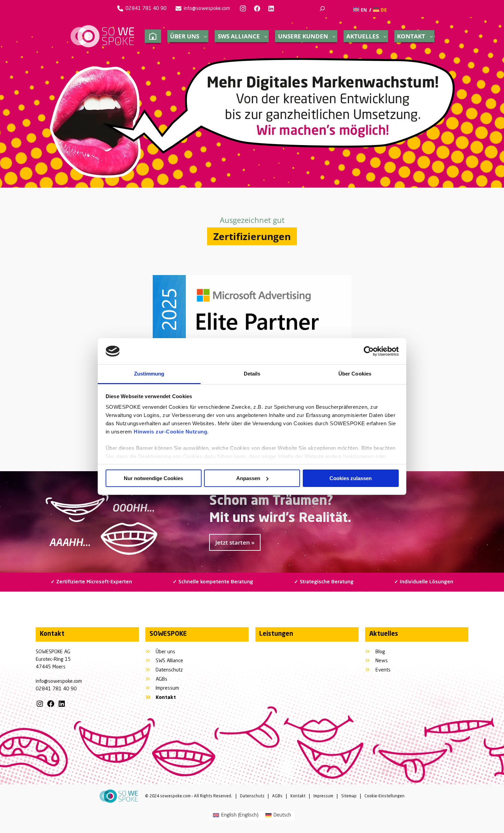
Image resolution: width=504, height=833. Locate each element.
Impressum (323, 796)
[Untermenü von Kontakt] (431, 36)
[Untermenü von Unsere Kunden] (334, 36)
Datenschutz (252, 796)
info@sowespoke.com (207, 8)
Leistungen (276, 634)
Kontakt (297, 796)
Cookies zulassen (350, 478)
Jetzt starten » (234, 542)
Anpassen (248, 478)
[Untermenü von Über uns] (205, 36)
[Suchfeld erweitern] (322, 8)
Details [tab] (252, 374)
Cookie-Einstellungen (384, 796)
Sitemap (349, 796)
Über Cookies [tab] (354, 374)
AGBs (277, 796)
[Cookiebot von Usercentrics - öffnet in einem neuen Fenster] (369, 351)
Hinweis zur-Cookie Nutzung (170, 432)
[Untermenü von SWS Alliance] (265, 36)
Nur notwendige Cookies (153, 478)
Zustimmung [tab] (149, 374)
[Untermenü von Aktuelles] (385, 36)
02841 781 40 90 (146, 8)
